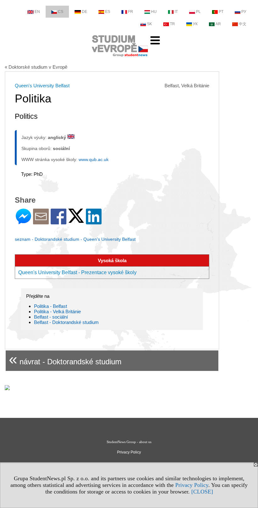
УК (195, 24)
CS (60, 11)
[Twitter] (76, 220)
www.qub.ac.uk (94, 159)
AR (218, 24)
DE (84, 11)
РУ (243, 11)
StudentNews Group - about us (129, 442)
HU (154, 11)
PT (221, 11)
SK (149, 24)
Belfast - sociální (51, 317)
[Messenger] (23, 221)
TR (172, 24)
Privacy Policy (191, 485)
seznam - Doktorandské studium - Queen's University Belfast (75, 239)
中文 (242, 24)
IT (176, 11)
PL (198, 11)
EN (37, 11)
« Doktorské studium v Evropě (36, 67)
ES (107, 11)
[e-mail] (41, 221)
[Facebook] (58, 221)
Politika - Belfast (50, 306)
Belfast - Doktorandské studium (66, 322)
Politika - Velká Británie (57, 311)
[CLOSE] (202, 491)
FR (130, 11)
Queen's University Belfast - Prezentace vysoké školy (77, 272)
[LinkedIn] (94, 221)
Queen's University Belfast (42, 85)
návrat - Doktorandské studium (65, 359)
